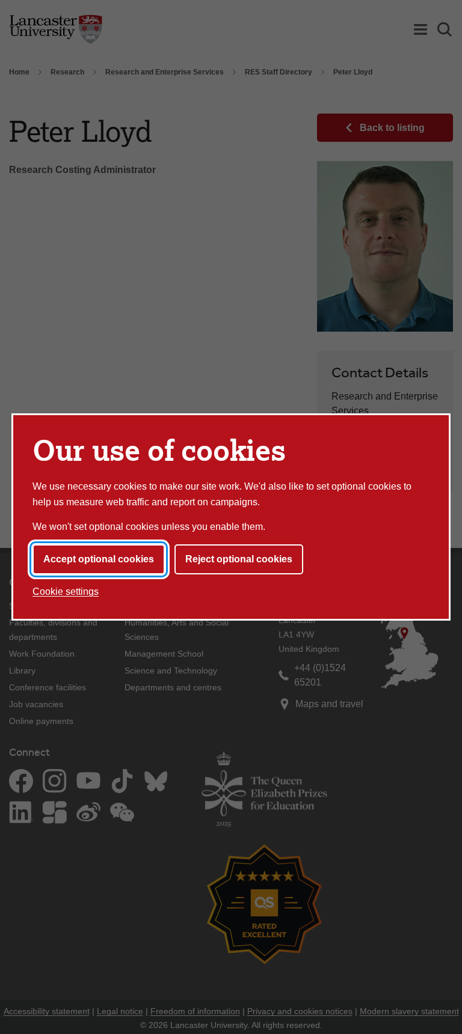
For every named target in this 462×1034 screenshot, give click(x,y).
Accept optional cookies (98, 559)
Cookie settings (65, 591)
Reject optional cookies (238, 559)
